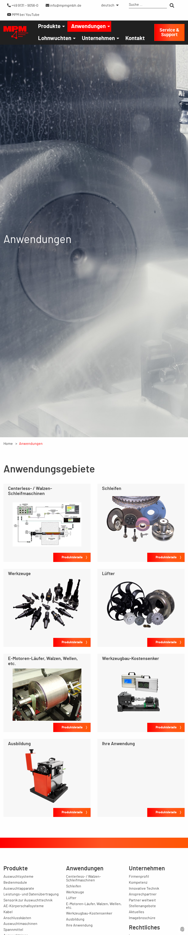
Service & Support (169, 32)
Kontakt (135, 38)
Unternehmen (98, 38)
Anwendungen (88, 26)
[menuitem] (108, 5)
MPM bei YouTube (25, 15)
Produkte (49, 26)
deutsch (107, 5)
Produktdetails (72, 557)
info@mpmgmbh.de (65, 5)
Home (8, 444)
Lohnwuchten (54, 38)
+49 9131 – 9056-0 (24, 5)
